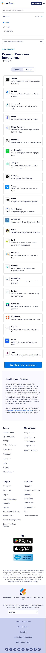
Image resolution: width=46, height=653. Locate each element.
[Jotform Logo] (7, 3)
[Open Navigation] (44, 3)
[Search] (4, 10)
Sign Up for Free (36, 3)
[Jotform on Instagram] (35, 649)
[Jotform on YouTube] (31, 649)
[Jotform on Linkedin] (14, 649)
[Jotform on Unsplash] (39, 649)
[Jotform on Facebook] (6, 649)
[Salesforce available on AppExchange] (23, 557)
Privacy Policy (23, 627)
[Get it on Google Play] (23, 541)
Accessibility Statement (23, 637)
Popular (29, 69)
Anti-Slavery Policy (23, 642)
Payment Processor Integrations (15, 55)
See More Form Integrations (23, 364)
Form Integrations (8, 49)
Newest (17, 69)
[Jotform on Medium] (18, 649)
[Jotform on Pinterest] (27, 649)
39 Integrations (8, 61)
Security (23, 632)
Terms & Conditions (23, 622)
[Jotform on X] (10, 649)
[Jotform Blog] (23, 649)
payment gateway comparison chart (20, 410)
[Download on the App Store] (23, 549)
